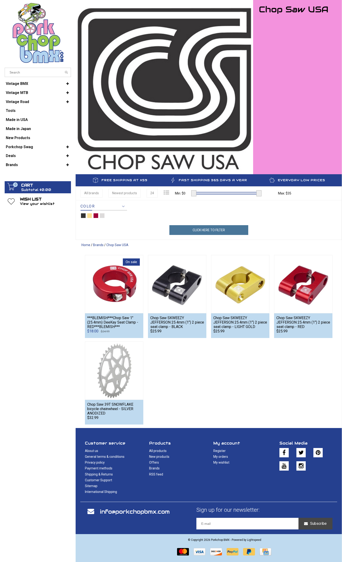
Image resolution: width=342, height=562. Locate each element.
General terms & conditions (104, 456)
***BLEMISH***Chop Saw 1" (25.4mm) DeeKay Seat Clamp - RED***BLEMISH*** (112, 322)
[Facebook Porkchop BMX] (284, 452)
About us (91, 451)
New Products (18, 138)
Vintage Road (17, 102)
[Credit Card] (265, 551)
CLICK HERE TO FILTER (209, 230)
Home (85, 245)
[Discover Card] (216, 551)
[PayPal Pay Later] (249, 551)
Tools (11, 110)
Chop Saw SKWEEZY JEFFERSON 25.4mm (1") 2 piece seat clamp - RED (303, 322)
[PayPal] (232, 551)
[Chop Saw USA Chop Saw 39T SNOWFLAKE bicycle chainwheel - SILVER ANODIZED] (114, 370)
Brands (12, 165)
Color (87, 206)
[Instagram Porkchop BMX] (301, 466)
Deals (11, 156)
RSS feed (156, 474)
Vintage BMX (17, 83)
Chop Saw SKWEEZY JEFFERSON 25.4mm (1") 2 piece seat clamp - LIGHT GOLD (240, 322)
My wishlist (221, 462)
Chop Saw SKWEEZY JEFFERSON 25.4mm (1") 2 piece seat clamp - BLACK (177, 322)
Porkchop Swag (19, 147)
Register (219, 451)
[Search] (66, 72)
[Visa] (199, 551)
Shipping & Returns (99, 474)
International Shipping (101, 492)
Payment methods (98, 468)
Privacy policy (95, 462)
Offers (154, 462)
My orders (220, 456)
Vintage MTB (17, 92)
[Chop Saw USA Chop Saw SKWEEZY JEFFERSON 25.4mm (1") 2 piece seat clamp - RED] (303, 284)
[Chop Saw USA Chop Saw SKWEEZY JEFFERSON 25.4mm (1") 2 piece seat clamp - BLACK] (177, 284)
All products (158, 451)
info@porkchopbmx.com (135, 511)
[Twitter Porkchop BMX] (301, 452)
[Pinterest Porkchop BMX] (318, 452)
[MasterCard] (183, 551)
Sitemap (91, 486)
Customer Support (98, 480)
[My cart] (11, 189)
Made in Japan (18, 129)
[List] (166, 193)
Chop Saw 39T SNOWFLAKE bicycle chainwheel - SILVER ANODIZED (110, 408)
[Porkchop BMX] (38, 32)
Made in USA (17, 119)
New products (159, 456)
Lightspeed (254, 540)
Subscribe (318, 523)
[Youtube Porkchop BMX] (284, 466)
